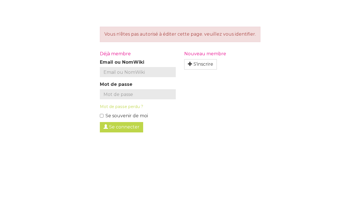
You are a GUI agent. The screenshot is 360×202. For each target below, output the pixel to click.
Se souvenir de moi (126, 115)
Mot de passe (116, 84)
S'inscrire (202, 64)
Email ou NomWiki (122, 62)
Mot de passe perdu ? (121, 106)
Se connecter (124, 127)
